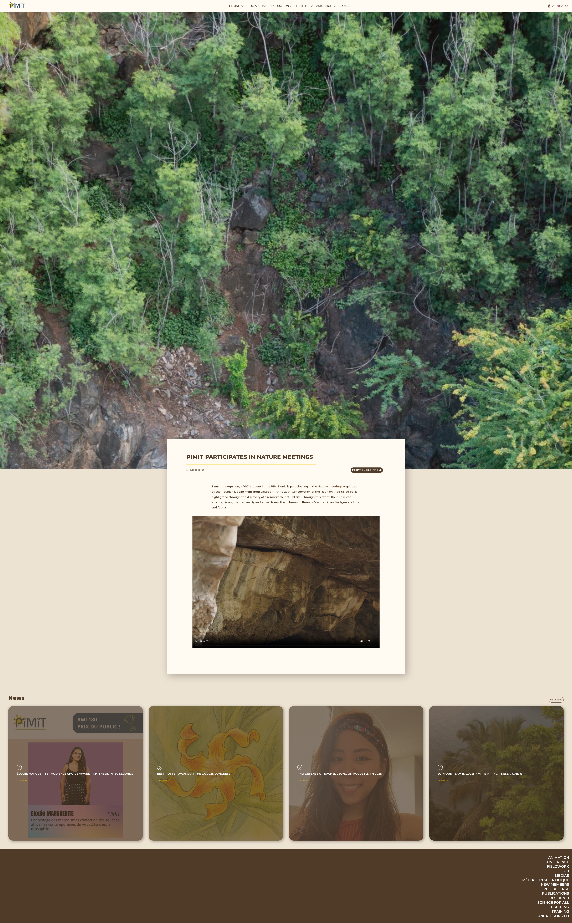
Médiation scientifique (366, 470)
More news (556, 699)
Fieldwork (558, 866)
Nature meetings (330, 486)
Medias (562, 876)
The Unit (234, 6)
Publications (555, 893)
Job (565, 871)
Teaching (559, 907)
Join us (344, 6)
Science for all (553, 902)
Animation (324, 6)
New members (555, 884)
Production (279, 6)
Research (255, 6)
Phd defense (556, 889)
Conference (556, 862)
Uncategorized (553, 916)
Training (303, 6)
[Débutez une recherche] (566, 6)
